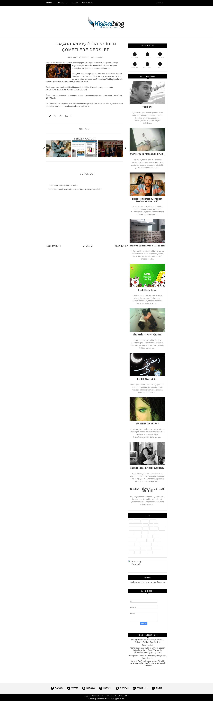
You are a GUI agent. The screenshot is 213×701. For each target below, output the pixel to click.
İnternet (162, 529)
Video (137, 552)
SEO (137, 544)
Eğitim (81, 129)
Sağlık (132, 544)
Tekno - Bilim (156, 548)
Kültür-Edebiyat (135, 537)
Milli (150, 537)
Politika (150, 540)
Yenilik (143, 552)
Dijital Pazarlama (135, 525)
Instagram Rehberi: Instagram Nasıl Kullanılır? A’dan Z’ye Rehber (147, 640)
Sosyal (87, 129)
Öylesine (133, 540)
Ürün (131, 552)
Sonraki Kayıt (54, 245)
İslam (131, 533)
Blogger (153, 521)
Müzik (156, 537)
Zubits (150, 552)
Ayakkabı (145, 521)
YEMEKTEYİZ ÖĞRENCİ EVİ (75, 90)
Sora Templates (102, 699)
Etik (151, 525)
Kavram (138, 533)
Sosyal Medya (134, 548)
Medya (144, 537)
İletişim (145, 529)
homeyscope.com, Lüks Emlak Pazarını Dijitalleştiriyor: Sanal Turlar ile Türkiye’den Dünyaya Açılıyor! (147, 650)
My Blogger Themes (117, 699)
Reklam (157, 540)
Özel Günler (142, 540)
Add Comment (97, 57)
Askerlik (137, 521)
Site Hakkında (145, 544)
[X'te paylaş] (48, 116)
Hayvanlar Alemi (135, 529)
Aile (131, 521)
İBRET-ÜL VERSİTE (54, 90)
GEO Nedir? (147, 645)
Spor (142, 548)
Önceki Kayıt (120, 245)
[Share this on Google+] (54, 116)
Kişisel (145, 533)
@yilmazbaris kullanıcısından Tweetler (147, 582)
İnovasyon (153, 529)
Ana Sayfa (87, 245)
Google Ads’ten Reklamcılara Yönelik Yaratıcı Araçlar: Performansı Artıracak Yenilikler (147, 663)
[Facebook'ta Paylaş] (70, 116)
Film (155, 525)
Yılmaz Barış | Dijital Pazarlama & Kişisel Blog (112, 696)
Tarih (148, 548)
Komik (151, 533)
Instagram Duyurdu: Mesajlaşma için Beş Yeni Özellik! (147, 656)
